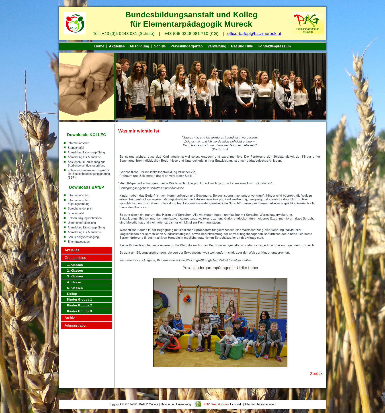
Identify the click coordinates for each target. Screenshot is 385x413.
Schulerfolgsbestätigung (83, 237)
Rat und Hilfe (242, 46)
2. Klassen (75, 270)
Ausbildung (139, 46)
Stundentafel (76, 147)
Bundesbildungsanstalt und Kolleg (191, 14)
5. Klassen (75, 288)
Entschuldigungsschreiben (85, 218)
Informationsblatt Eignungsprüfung (78, 202)
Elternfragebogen (79, 241)
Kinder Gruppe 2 (79, 305)
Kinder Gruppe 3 (79, 311)
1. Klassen (75, 265)
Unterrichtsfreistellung (82, 222)
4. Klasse (74, 282)
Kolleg (72, 293)
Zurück (316, 373)
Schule (160, 46)
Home (99, 46)
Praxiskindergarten (186, 46)
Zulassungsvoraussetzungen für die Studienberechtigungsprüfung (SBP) (89, 174)
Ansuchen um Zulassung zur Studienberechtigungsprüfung (86, 163)
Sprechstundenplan (80, 208)
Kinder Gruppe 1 (79, 299)
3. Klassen (75, 276)
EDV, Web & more (215, 404)
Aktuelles (117, 46)
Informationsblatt (78, 143)
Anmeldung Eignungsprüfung (86, 152)
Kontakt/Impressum (274, 46)
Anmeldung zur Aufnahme (84, 157)
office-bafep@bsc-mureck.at (254, 33)
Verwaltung (216, 46)
